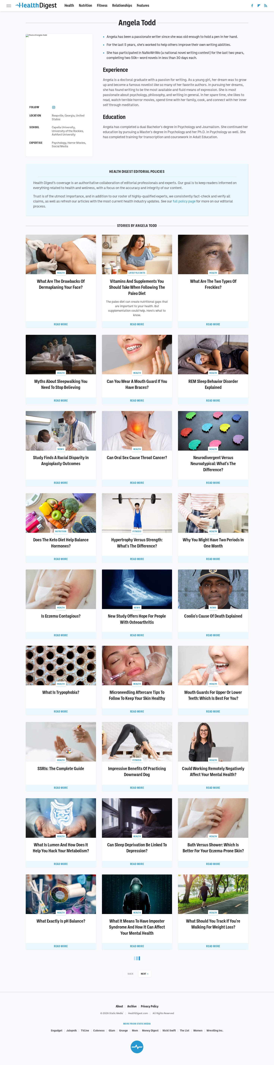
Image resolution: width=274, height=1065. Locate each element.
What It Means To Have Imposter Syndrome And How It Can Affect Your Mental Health (137, 927)
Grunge (123, 1030)
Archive (132, 1006)
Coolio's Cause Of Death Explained (213, 616)
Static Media (116, 1013)
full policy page (184, 201)
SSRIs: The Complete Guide (60, 768)
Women (197, 1030)
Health (69, 5)
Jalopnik (71, 1030)
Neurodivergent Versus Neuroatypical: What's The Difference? (213, 463)
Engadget (56, 1030)
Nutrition (85, 5)
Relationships (122, 5)
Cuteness (99, 1030)
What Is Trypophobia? (60, 692)
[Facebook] (252, 6)
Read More (61, 324)
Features (143, 5)
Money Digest (150, 1030)
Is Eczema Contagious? (61, 616)
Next (143, 973)
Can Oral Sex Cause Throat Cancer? (137, 457)
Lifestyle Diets (137, 272)
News (61, 449)
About (119, 1006)
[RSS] (265, 6)
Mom (135, 1030)
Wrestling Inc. (215, 1030)
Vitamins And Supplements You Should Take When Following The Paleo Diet (137, 287)
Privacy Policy (149, 1006)
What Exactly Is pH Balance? (61, 921)
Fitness (102, 5)
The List (184, 1030)
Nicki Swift (169, 1030)
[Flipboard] (259, 6)
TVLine (85, 1030)
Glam (112, 1030)
